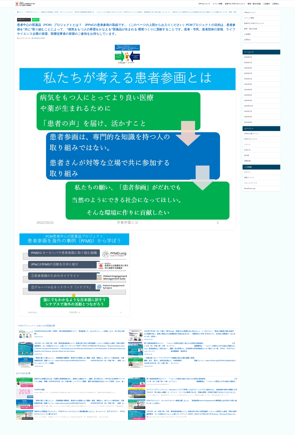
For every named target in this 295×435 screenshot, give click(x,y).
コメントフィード (250, 183)
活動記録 (247, 161)
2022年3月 (248, 117)
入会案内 (266, 3)
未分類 (246, 155)
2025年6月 (248, 68)
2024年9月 (248, 84)
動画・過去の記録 (254, 3)
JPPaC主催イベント (251, 133)
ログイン (247, 172)
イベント (247, 144)
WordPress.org (249, 188)
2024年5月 (248, 95)
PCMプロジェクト (24, 19)
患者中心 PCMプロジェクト (235, 3)
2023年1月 (248, 111)
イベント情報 (217, 3)
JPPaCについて (204, 3)
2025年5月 (248, 73)
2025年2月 (248, 79)
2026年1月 (248, 62)
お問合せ (275, 3)
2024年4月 (248, 100)
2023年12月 (248, 106)
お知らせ (36, 19)
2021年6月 (248, 122)
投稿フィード (249, 177)
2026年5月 (248, 57)
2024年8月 (248, 89)
